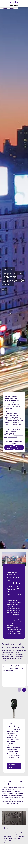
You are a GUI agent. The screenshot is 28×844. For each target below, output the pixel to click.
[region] (14, 422)
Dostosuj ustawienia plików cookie (14, 442)
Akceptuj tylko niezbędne (9, 447)
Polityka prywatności (12, 436)
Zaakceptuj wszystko (18, 447)
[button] (13, 8)
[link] (5, 8)
